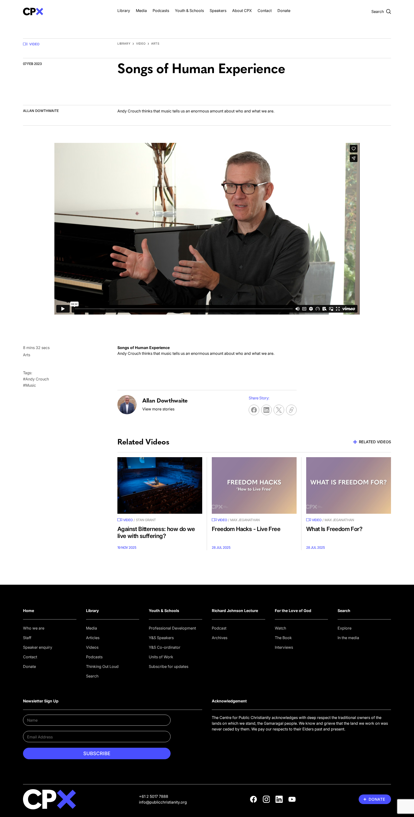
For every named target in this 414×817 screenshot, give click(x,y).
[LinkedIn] (279, 799)
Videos (92, 647)
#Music (29, 385)
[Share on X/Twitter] (279, 410)
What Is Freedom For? (334, 528)
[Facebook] (253, 799)
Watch (280, 628)
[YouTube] (292, 799)
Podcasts (161, 10)
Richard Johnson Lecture (235, 610)
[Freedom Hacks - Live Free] (254, 485)
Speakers (218, 10)
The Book (283, 637)
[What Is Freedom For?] (348, 485)
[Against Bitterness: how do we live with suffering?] (159, 485)
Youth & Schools (189, 10)
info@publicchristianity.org (163, 802)
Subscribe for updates (168, 666)
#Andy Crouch (36, 379)
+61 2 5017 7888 (153, 796)
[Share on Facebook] (254, 410)
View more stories (158, 409)
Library (123, 10)
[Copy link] (291, 410)
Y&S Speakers (161, 637)
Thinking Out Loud (102, 666)
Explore (344, 628)
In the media (348, 637)
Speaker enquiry (37, 647)
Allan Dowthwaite (41, 111)
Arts (155, 43)
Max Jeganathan (245, 520)
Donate (283, 10)
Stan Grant (146, 520)
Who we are (33, 628)
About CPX (242, 10)
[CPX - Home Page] (65, 11)
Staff (27, 637)
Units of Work (161, 656)
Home (28, 610)
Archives (219, 637)
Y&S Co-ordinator (164, 647)
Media (141, 10)
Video (34, 44)
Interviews (284, 647)
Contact (265, 10)
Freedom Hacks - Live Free (246, 528)
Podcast (219, 628)
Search (92, 676)
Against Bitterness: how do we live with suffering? (156, 532)
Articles (92, 637)
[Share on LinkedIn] (266, 410)
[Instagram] (266, 799)
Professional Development (172, 628)
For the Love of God (293, 610)
